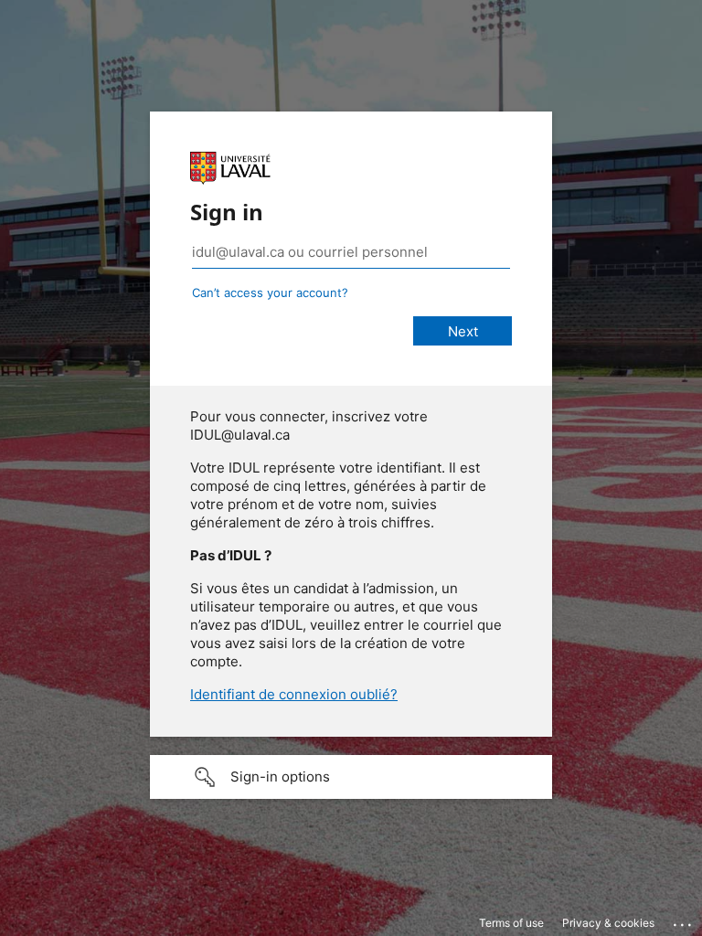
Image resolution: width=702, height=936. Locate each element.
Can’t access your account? (270, 292)
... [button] (684, 920)
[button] (351, 777)
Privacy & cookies (608, 923)
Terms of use (511, 923)
